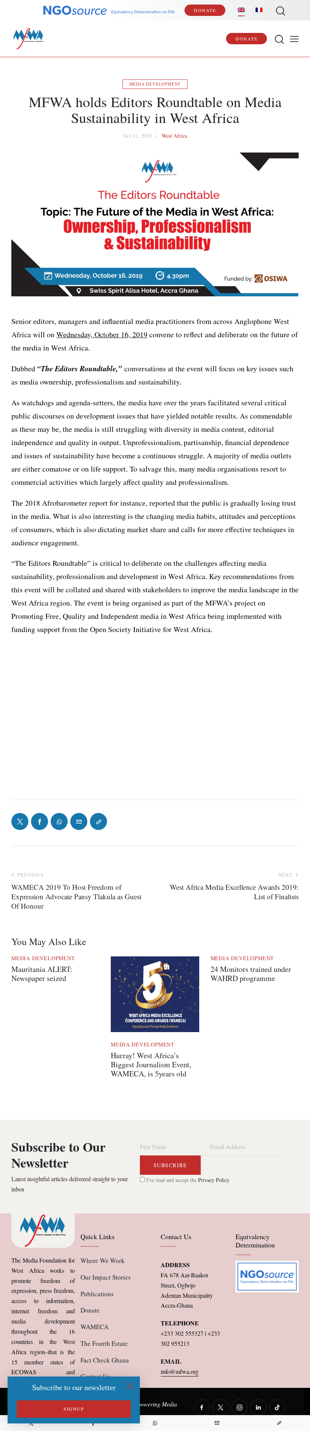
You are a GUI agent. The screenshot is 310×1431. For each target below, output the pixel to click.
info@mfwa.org (179, 1371)
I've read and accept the (187, 1179)
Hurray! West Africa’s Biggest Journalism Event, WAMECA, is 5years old (151, 1064)
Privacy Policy (213, 1179)
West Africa (174, 135)
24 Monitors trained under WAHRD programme (251, 974)
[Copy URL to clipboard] (279, 1423)
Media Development (155, 84)
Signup (74, 1409)
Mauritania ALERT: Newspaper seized (41, 974)
